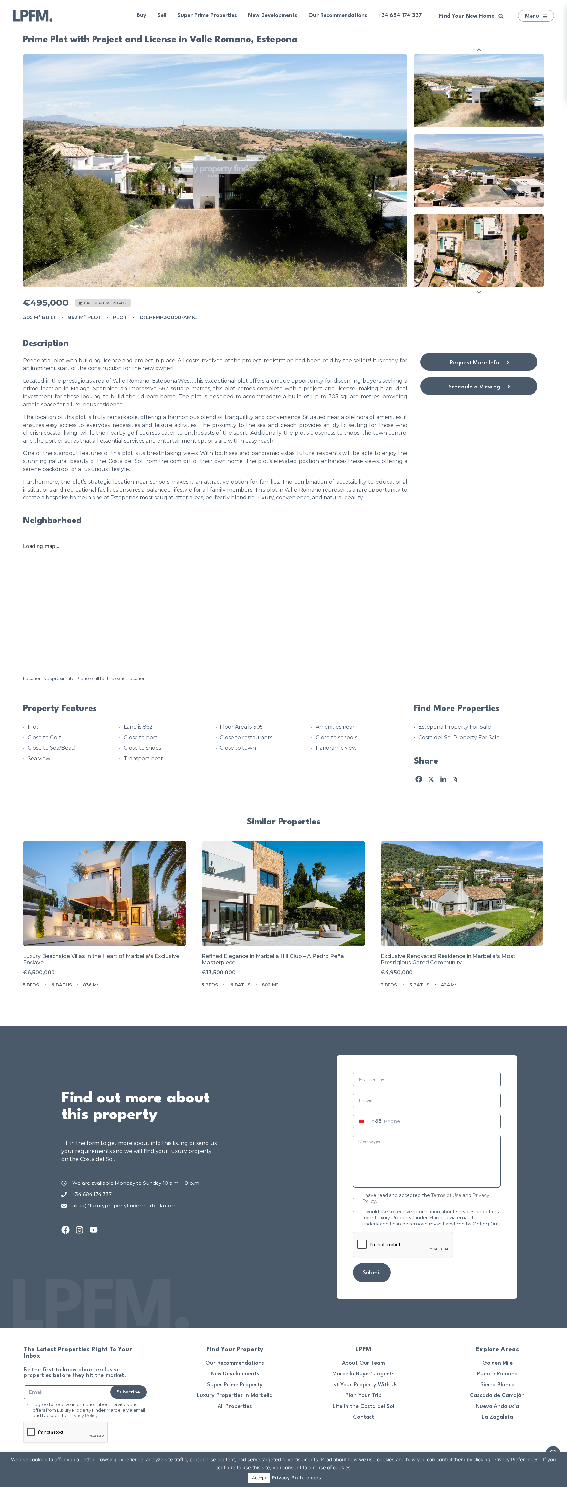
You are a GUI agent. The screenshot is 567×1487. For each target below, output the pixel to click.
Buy (141, 15)
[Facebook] (65, 1230)
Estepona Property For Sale (454, 727)
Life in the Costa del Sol (363, 1406)
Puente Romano (497, 1374)
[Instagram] (79, 1230)
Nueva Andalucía (497, 1406)
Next (479, 292)
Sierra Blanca (497, 1385)
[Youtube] (94, 1230)
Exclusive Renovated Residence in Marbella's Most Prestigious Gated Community (448, 959)
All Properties (235, 1406)
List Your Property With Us (363, 1385)
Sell (162, 15)
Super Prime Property (234, 1385)
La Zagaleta (497, 1417)
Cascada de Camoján (497, 1395)
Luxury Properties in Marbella (235, 1395)
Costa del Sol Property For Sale (459, 737)
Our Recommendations (337, 15)
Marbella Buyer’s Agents (363, 1374)
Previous (479, 49)
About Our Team (363, 1363)
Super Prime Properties (207, 15)
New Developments (272, 15)
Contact (363, 1417)
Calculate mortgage (105, 303)
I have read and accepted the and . (425, 1198)
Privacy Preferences (296, 1478)
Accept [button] (259, 1477)
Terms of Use (446, 1195)
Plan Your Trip (364, 1395)
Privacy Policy (83, 1415)
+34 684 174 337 (400, 15)
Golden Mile (497, 1363)
